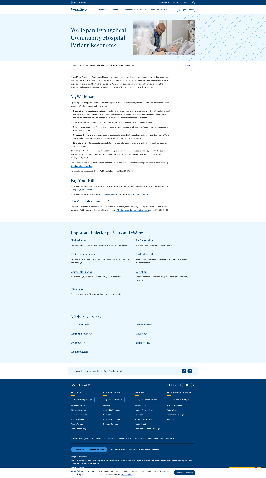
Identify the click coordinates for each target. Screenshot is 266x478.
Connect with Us (115, 400)
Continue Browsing (184, 473)
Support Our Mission (143, 405)
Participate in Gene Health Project (148, 429)
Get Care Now (164, 2)
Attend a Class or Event (144, 410)
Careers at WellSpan (181, 400)
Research (170, 419)
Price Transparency (78, 429)
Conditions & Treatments (134, 10)
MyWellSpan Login (84, 400)
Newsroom (107, 415)
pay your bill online (83, 190)
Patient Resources (158, 10)
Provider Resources (174, 405)
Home (73, 65)
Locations (115, 10)
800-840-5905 (123, 438)
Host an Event (140, 424)
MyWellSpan (187, 10)
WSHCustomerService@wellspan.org (132, 210)
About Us (106, 405)
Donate (185, 2)
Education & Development (177, 415)
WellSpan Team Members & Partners (90, 449)
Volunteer (139, 415)
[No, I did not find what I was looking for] (189, 371)
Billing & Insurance (78, 410)
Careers (176, 2)
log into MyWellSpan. (108, 194)
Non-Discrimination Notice (139, 449)
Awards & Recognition (111, 419)
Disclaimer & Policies (119, 449)
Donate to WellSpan (149, 400)
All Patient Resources (79, 405)
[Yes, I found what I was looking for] (184, 371)
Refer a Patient (173, 410)
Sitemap (155, 449)
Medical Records (77, 419)
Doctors (102, 10)
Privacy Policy (126, 474)
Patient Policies (77, 424)
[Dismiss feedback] (194, 371)
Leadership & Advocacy (112, 410)
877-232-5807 (168, 438)
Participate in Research (144, 419)
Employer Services (110, 424)
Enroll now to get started (81, 166)
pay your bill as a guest (139, 194)
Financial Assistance (79, 415)
